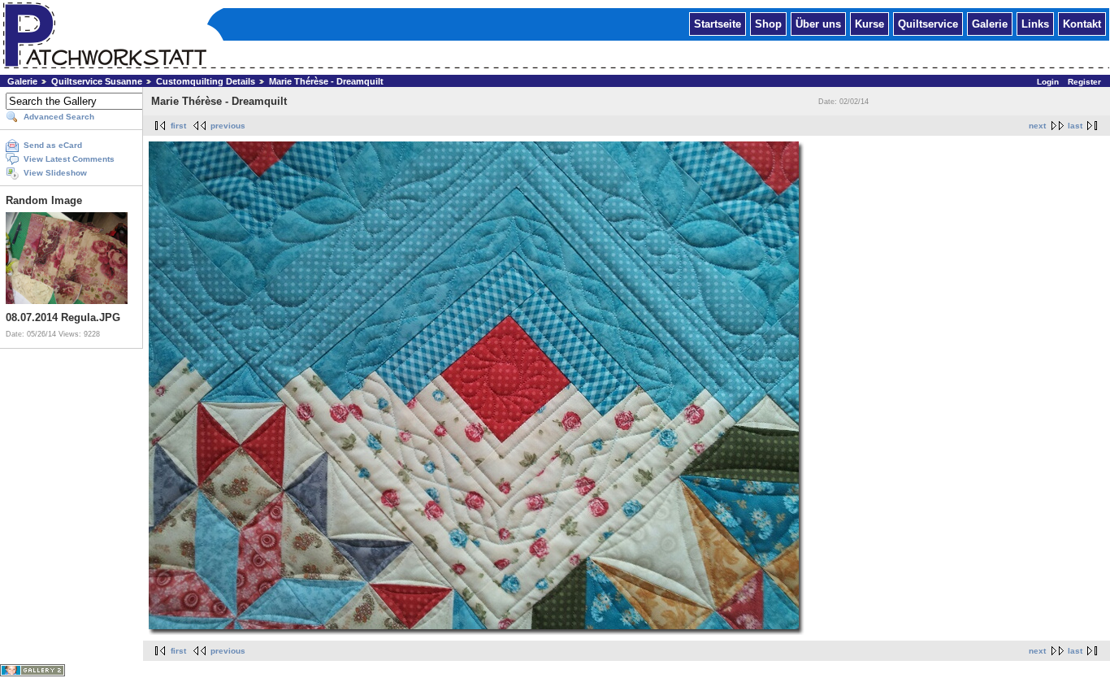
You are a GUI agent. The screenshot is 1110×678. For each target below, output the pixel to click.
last (1075, 125)
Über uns (818, 23)
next (1037, 125)
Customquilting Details (205, 81)
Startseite (717, 23)
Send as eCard (53, 145)
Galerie (990, 23)
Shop (768, 23)
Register (1084, 81)
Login (1048, 81)
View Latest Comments (69, 158)
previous (227, 125)
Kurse (869, 23)
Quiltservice (928, 23)
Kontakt (1082, 23)
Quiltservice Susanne (96, 81)
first (178, 125)
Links (1035, 23)
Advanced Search (59, 116)
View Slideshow (55, 172)
